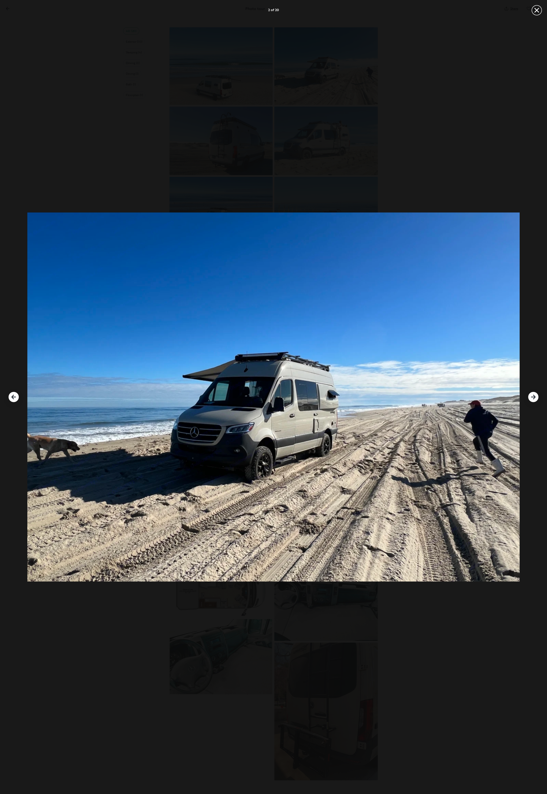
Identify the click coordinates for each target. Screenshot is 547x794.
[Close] (537, 10)
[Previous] (14, 397)
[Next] (533, 397)
